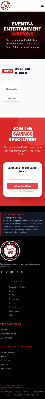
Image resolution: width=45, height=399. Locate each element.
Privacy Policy (6, 392)
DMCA (8, 395)
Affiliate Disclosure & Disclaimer (26, 395)
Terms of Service (21, 392)
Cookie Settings (37, 392)
